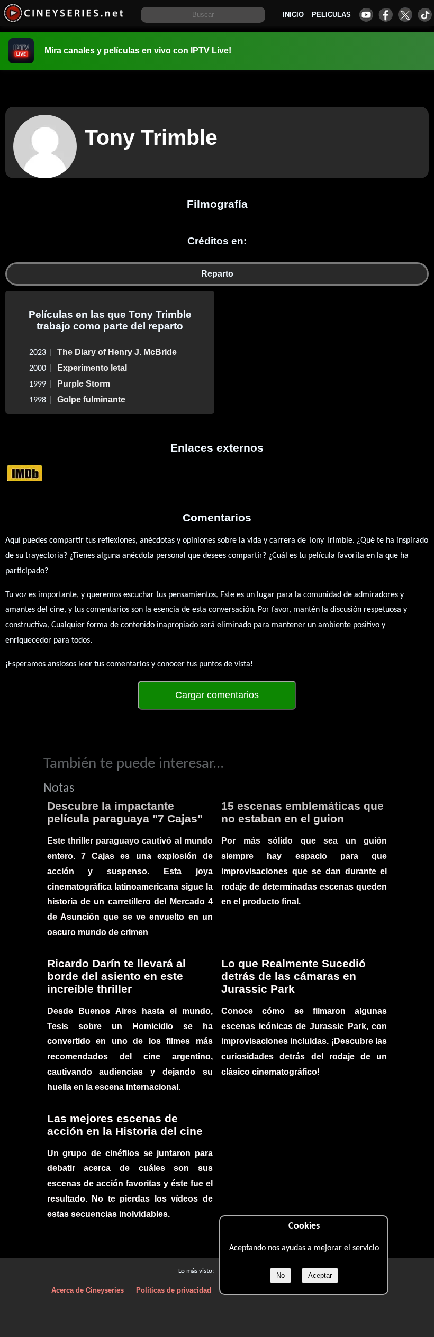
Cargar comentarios (217, 695)
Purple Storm (83, 383)
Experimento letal (92, 367)
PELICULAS (331, 15)
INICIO (293, 15)
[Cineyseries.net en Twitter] (405, 14)
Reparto (217, 273)
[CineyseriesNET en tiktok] (425, 14)
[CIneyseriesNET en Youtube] (366, 14)
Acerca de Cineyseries (87, 1290)
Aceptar (320, 1275)
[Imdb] (24, 472)
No (280, 1275)
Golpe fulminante (91, 399)
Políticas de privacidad (173, 1290)
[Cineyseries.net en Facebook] (385, 14)
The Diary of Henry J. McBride (117, 351)
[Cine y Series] (63, 20)
